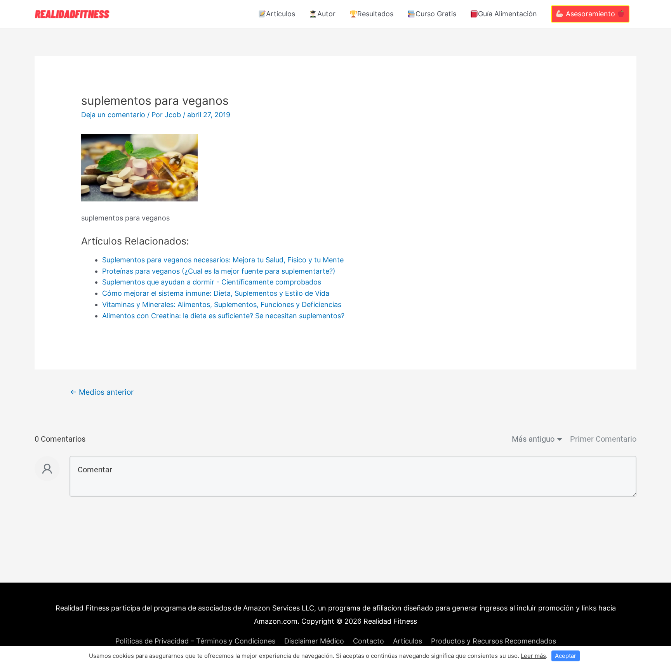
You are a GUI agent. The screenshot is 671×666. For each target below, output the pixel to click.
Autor (326, 14)
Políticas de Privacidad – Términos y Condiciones (195, 641)
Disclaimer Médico (314, 641)
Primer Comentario (603, 439)
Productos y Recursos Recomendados (493, 641)
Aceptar (565, 655)
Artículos (280, 14)
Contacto (368, 641)
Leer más (533, 655)
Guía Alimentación (507, 14)
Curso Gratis (435, 14)
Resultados (375, 14)
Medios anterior (102, 392)
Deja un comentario (113, 115)
